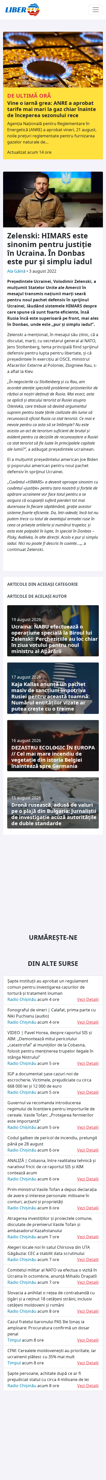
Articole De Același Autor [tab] (37, 596)
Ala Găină (16, 271)
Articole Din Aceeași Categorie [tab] (42, 584)
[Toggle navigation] (96, 10)
